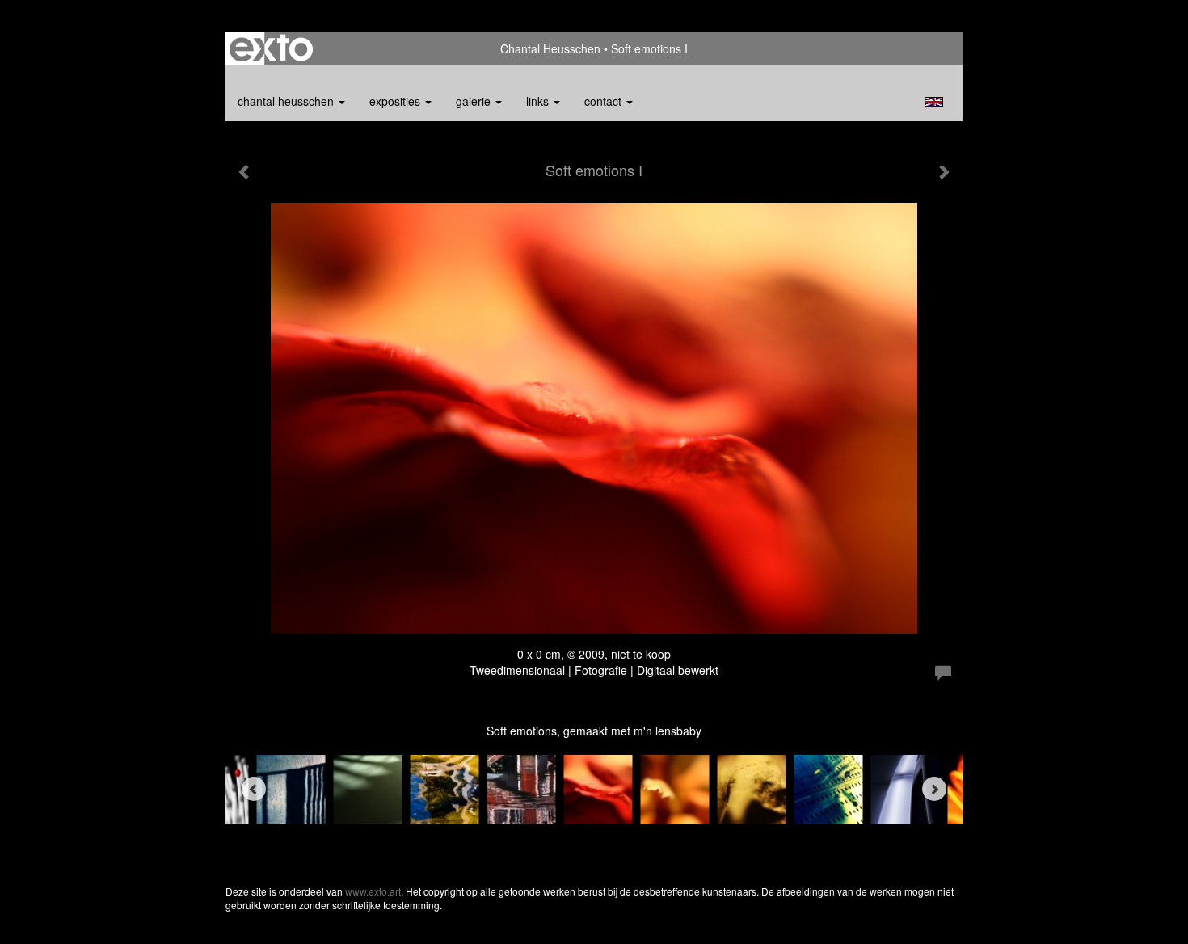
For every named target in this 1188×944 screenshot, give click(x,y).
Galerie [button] (475, 101)
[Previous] (254, 789)
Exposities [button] (396, 101)
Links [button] (539, 101)
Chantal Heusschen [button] (287, 101)
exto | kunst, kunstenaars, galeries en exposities (271, 48)
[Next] (934, 789)
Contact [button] (604, 101)
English (934, 102)
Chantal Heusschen (550, 48)
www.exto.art (373, 891)
